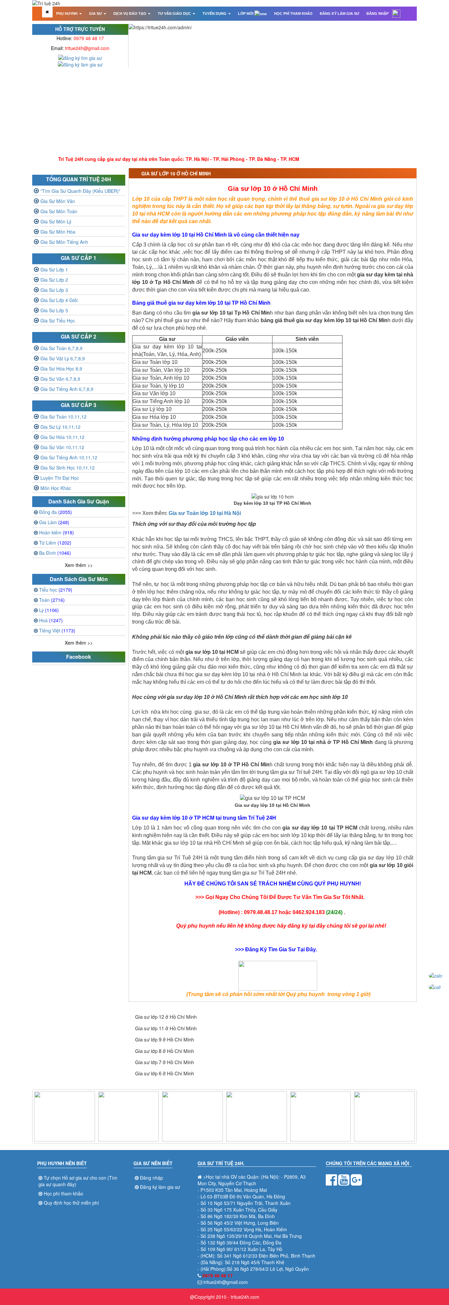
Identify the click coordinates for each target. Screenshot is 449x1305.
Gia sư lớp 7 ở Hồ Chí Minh (164, 1062)
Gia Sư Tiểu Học (57, 320)
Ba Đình (55, 553)
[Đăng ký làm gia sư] (80, 64)
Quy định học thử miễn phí (71, 1202)
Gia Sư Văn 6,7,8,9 (60, 378)
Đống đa (55, 512)
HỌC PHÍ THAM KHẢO (293, 13)
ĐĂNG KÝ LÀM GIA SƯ (339, 13)
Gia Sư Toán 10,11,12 (63, 416)
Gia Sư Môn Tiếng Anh (64, 242)
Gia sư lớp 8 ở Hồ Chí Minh (164, 1050)
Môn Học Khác (55, 488)
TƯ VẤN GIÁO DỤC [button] (175, 13)
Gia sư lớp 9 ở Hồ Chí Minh (164, 1039)
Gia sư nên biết (153, 1163)
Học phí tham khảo (63, 1193)
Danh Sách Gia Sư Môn (79, 579)
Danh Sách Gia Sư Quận (78, 501)
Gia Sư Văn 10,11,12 (62, 447)
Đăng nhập (151, 1177)
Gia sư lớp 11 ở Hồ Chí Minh (166, 1028)
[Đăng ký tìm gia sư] (80, 57)
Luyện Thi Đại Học (59, 477)
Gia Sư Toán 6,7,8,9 (61, 348)
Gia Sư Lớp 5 (54, 310)
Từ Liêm (55, 542)
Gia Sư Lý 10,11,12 (60, 426)
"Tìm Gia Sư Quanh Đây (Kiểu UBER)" (80, 191)
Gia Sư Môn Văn (57, 201)
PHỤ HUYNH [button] (67, 13)
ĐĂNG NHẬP (377, 13)
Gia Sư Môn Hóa (57, 231)
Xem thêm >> (79, 565)
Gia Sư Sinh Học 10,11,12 (67, 467)
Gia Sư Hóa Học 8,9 (61, 368)
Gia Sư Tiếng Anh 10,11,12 (68, 457)
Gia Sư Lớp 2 (54, 279)
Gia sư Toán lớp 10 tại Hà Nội (205, 513)
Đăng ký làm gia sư (160, 1187)
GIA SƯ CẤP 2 (78, 336)
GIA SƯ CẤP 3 (78, 405)
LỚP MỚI (246, 13)
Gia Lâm (54, 522)
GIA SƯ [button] (96, 13)
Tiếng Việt (57, 630)
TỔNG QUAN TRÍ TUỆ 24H (78, 179)
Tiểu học (55, 589)
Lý (49, 610)
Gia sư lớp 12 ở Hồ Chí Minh (166, 1016)
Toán (52, 600)
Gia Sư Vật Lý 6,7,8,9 (62, 358)
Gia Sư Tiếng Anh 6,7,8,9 (66, 389)
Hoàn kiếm (56, 532)
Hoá (51, 620)
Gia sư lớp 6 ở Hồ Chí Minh (164, 1073)
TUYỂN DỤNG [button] (214, 13)
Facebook (78, 656)
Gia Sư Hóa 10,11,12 (62, 437)
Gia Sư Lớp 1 (54, 269)
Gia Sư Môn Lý (55, 221)
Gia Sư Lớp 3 (54, 290)
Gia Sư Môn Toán (58, 211)
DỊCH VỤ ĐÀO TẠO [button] (130, 13)
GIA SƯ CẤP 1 (78, 258)
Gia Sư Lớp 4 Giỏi (59, 300)
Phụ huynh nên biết (62, 1163)
